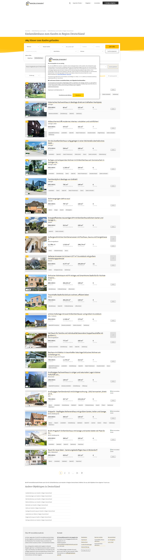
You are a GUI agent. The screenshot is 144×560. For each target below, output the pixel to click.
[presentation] (45, 90)
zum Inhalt (110, 542)
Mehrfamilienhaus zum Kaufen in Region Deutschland (39, 499)
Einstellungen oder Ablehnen (65, 95)
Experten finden (77, 3)
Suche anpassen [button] (112, 51)
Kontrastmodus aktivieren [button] (98, 544)
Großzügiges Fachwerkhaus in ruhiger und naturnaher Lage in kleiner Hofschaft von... (74, 373)
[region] (73, 77)
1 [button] (60, 473)
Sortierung (31, 75)
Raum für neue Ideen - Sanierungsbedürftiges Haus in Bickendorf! (72, 450)
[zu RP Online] (70, 3)
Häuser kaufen (46, 46)
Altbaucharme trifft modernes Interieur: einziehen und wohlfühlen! (73, 121)
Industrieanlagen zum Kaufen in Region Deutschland (39, 496)
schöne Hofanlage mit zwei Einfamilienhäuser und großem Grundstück (74, 314)
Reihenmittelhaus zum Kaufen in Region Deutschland (39, 502)
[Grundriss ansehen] (29, 213)
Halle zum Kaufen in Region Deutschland (36, 508)
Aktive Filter (28, 55)
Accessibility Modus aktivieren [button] (99, 540)
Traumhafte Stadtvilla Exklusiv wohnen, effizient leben (68, 295)
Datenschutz (84, 542)
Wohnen (29, 46)
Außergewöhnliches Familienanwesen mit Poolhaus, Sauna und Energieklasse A (77, 238)
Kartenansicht (113, 76)
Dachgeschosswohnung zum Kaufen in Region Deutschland (40, 511)
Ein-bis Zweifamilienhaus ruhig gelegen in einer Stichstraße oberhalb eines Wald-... (76, 142)
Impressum (84, 540)
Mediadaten (84, 537)
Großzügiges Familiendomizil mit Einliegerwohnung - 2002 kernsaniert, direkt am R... (77, 392)
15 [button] (77, 473)
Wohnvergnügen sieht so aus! (59, 198)
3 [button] (68, 473)
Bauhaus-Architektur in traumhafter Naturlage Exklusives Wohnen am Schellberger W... (74, 353)
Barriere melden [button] (99, 537)
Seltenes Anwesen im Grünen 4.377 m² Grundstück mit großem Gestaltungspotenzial (72, 257)
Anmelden (97, 3)
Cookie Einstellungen (86, 544)
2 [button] (64, 473)
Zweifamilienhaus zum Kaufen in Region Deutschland (39, 493)
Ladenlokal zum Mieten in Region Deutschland (37, 514)
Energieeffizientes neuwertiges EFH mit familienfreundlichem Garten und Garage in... (75, 219)
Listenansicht (101, 76)
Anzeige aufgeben (110, 3)
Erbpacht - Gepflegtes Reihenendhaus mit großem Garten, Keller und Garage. (77, 411)
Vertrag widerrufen (86, 550)
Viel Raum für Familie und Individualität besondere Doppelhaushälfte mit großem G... (75, 334)
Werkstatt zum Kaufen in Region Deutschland (37, 505)
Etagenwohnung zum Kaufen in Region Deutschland (38, 517)
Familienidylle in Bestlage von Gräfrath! (63, 179)
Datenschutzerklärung (61, 74)
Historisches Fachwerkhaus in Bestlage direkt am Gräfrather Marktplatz (75, 102)
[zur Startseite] (34, 3)
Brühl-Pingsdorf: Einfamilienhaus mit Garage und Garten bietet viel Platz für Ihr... (76, 432)
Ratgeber (88, 3)
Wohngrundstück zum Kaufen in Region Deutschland (39, 520)
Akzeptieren (78, 95)
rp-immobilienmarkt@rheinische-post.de (67, 544)
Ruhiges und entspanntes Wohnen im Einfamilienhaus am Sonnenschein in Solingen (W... (76, 161)
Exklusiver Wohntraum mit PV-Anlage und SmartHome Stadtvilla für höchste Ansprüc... (76, 276)
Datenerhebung (85, 547)
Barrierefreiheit (111, 537)
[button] (113, 90)
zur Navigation (111, 540)
